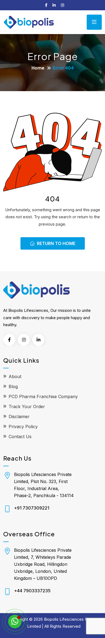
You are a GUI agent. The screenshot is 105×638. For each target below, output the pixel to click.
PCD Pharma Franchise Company (43, 396)
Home (38, 68)
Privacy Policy (23, 426)
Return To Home (56, 243)
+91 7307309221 (31, 508)
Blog (13, 386)
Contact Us (20, 436)
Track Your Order (27, 406)
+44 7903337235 (32, 590)
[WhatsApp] (15, 621)
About (15, 376)
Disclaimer (19, 416)
